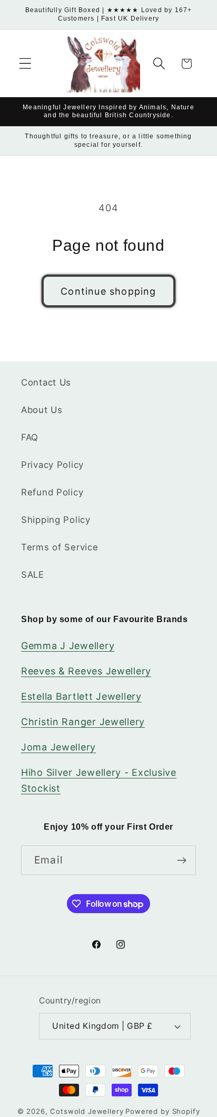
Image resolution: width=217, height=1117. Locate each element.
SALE (32, 574)
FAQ (29, 437)
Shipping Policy (56, 519)
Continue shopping (108, 291)
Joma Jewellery (58, 747)
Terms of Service (59, 547)
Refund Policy (52, 492)
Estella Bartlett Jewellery (81, 696)
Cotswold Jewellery (86, 1111)
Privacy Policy (52, 464)
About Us (42, 410)
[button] (26, 64)
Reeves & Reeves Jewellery (86, 671)
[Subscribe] (181, 860)
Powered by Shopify (162, 1111)
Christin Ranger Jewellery (83, 721)
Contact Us (46, 382)
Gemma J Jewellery (67, 645)
